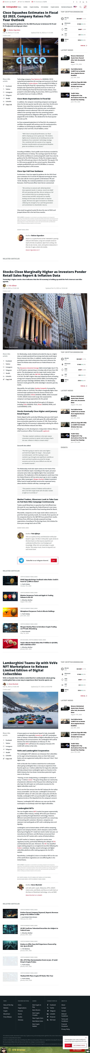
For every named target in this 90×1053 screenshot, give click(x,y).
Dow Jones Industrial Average (29, 368)
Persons (20, 1011)
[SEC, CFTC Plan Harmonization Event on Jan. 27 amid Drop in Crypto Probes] (10, 961)
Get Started (77, 1050)
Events (64, 447)
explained (46, 431)
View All (83, 45)
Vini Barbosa (26, 949)
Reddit (8, 98)
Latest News (67, 50)
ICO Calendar (44, 7)
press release (33, 83)
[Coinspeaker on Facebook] (73, 2)
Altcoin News (46, 877)
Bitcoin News (24, 640)
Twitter (8, 89)
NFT (35, 811)
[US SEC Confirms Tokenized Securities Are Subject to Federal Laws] (10, 930)
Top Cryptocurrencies (72, 12)
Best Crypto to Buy (36, 1006)
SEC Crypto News (22, 877)
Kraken (19, 848)
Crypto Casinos (55, 7)
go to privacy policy (79, 1045)
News (19, 7)
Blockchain (6, 1014)
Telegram (9, 95)
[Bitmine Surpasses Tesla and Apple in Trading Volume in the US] (10, 597)
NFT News (39, 877)
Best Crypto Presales (35, 1014)
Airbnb (33, 394)
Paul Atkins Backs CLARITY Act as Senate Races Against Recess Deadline (78, 72)
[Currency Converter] (85, 7)
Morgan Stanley (38, 479)
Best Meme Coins (37, 1021)
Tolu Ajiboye (13, 285)
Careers (63, 1011)
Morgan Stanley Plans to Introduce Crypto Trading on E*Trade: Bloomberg (38, 628)
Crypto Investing (34, 7)
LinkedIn (8, 101)
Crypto (5, 1011)
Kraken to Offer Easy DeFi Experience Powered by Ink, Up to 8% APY (38, 945)
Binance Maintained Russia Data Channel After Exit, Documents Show (78, 59)
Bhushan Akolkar (27, 600)
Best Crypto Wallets (35, 1025)
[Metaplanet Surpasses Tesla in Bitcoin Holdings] (10, 613)
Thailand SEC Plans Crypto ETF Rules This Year (36, 976)
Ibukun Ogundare (14, 30)
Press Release (7, 1017)
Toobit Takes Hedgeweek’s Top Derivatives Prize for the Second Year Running (79, 96)
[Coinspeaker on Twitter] (76, 2)
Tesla (25, 404)
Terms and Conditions (64, 1020)
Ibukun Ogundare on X (32, 250)
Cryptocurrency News (27, 577)
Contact (63, 1008)
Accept (68, 1045)
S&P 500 (37, 374)
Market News (21, 230)
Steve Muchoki (13, 684)
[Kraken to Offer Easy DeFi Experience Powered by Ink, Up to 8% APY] (10, 946)
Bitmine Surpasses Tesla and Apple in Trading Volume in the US (36, 596)
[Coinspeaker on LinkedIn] (83, 2)
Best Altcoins (36, 1010)
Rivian (40, 404)
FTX (54, 841)
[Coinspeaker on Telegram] (80, 2)
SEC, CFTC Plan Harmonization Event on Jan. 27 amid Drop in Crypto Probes (38, 961)
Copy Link (8, 104)
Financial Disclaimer (64, 1025)
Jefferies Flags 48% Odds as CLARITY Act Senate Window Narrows (78, 84)
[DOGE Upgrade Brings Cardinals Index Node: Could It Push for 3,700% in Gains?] (10, 581)
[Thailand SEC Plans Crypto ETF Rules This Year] (10, 977)
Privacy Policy (65, 1029)
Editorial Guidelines (64, 1015)
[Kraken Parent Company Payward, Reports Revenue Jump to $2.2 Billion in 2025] (10, 914)
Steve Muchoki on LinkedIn (34, 895)
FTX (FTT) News (32, 877)
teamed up (38, 735)
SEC (45, 844)
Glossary (20, 1020)
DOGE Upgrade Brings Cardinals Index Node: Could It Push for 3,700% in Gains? (39, 580)
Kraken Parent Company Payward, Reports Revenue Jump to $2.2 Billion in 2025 (39, 913)
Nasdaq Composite (41, 388)
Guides (25, 7)
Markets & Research (66, 7)
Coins (19, 1005)
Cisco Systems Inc (36, 79)
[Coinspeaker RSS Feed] (86, 2)
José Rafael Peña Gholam (29, 917)
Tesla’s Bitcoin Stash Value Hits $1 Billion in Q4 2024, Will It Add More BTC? (39, 644)
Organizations (22, 1008)
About (63, 1005)
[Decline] (86, 1037)
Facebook (9, 86)
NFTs (27, 744)
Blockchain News (22, 879)
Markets (5, 1008)
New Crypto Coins (37, 1018)
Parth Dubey (26, 584)
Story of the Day (8, 1005)
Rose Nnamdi (26, 631)
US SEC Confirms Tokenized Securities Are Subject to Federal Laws (39, 929)
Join (54, 560)
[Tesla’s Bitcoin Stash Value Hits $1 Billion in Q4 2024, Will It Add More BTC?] (10, 644)
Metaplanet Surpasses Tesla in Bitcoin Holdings (37, 611)
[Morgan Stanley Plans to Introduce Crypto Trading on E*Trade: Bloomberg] (10, 628)
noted (30, 780)
